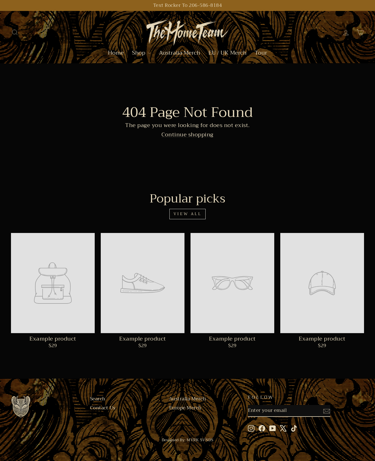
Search (97, 399)
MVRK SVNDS (200, 440)
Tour (261, 53)
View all (187, 213)
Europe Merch (185, 408)
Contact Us (103, 408)
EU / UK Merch (227, 53)
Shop (139, 53)
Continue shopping (187, 134)
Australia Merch (179, 53)
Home (116, 53)
